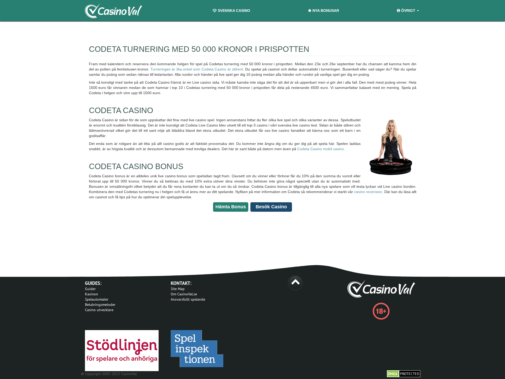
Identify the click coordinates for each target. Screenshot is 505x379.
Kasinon (91, 294)
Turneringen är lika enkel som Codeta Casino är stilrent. (197, 69)
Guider (90, 288)
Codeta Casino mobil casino (320, 149)
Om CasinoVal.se (184, 294)
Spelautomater (96, 299)
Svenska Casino (233, 10)
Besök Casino (271, 206)
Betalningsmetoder (100, 304)
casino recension (368, 192)
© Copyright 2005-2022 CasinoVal (109, 373)
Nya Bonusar (325, 10)
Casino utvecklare (99, 309)
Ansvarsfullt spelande (188, 299)
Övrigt (408, 10)
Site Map (178, 288)
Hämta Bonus (230, 206)
